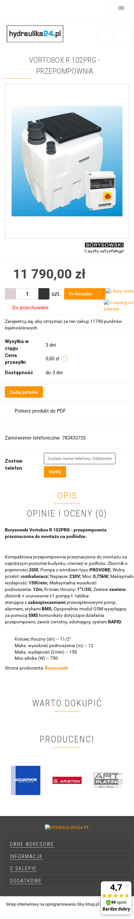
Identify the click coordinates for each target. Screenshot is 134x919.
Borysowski (56, 667)
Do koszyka (81, 293)
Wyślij (55, 471)
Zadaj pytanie (24, 392)
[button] (67, 844)
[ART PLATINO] (108, 780)
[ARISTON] (66, 780)
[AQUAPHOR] (25, 780)
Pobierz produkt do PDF (40, 411)
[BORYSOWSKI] (104, 247)
